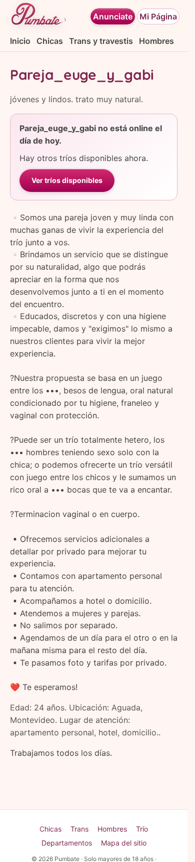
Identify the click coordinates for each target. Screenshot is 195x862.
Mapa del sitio (123, 843)
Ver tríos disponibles (67, 180)
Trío (142, 829)
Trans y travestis (101, 41)
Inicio (20, 41)
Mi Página (158, 16)
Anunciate (112, 16)
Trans (79, 829)
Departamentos (67, 843)
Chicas (49, 41)
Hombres (156, 41)
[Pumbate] (38, 16)
